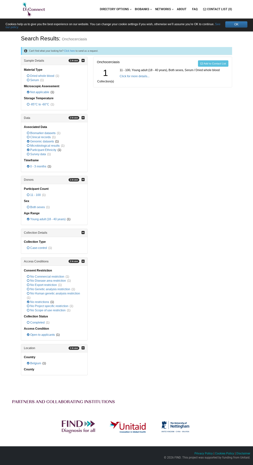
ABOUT (182, 9)
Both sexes (37, 207)
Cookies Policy (224, 453)
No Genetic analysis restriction (50, 289)
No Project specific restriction (49, 306)
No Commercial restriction (47, 276)
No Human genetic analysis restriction (54, 293)
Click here (69, 50)
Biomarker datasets (42, 133)
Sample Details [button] (51, 60)
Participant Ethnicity (43, 149)
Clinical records (40, 137)
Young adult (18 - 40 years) (47, 219)
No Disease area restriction (48, 280)
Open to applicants (42, 334)
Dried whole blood (42, 75)
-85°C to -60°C (39, 104)
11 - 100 (35, 194)
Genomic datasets (42, 141)
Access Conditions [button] (51, 261)
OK (236, 24)
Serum (34, 80)
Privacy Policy (203, 453)
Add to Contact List (215, 63)
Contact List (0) (219, 9)
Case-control (38, 247)
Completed (37, 322)
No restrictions (39, 302)
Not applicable (39, 92)
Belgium (35, 363)
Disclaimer (243, 453)
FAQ (195, 9)
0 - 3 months (38, 166)
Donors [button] (51, 179)
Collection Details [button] (35, 232)
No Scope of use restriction (47, 310)
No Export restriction (43, 284)
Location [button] (51, 348)
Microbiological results (44, 145)
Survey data (38, 154)
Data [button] (51, 117)
